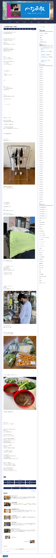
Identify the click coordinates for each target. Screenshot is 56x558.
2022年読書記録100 (42, 207)
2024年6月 (41, 123)
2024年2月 (41, 132)
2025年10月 (41, 89)
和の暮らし (41, 252)
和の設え (40, 254)
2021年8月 (41, 197)
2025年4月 (41, 102)
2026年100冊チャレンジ (43, 215)
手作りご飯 (41, 261)
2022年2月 (41, 184)
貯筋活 (40, 280)
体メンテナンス (41, 250)
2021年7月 (41, 199)
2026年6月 (41, 71)
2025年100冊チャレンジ (43, 213)
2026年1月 (41, 82)
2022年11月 (41, 164)
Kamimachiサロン (42, 224)
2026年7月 (41, 69)
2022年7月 (41, 173)
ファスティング (41, 246)
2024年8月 (41, 119)
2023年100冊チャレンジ (43, 209)
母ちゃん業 (41, 267)
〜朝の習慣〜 (43, 54)
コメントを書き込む (20, 549)
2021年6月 (41, 201)
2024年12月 (41, 110)
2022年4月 (41, 179)
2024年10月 (41, 115)
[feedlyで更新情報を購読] (11, 488)
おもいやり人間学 (42, 235)
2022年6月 (41, 175)
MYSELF (40, 228)
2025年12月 (41, 84)
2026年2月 (41, 80)
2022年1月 (41, 186)
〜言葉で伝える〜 (44, 60)
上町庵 (40, 248)
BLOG (40, 220)
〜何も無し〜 (41, 35)
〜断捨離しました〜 (44, 51)
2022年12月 (41, 162)
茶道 (40, 278)
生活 (40, 269)
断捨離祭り (41, 263)
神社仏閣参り (41, 274)
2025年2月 (41, 106)
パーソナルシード (42, 241)
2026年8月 (41, 67)
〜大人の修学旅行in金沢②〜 (45, 47)
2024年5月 (41, 125)
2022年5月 (41, 177)
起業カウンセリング (42, 282)
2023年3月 (41, 156)
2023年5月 (41, 151)
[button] (52, 26)
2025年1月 (41, 108)
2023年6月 (41, 149)
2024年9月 (41, 117)
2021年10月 (41, 192)
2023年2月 (41, 158)
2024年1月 (41, 134)
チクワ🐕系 (41, 239)
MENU (40, 226)
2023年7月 (41, 147)
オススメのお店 (41, 233)
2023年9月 (41, 143)
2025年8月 (41, 93)
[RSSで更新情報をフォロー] (28, 488)
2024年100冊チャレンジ (43, 211)
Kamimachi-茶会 (42, 222)
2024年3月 (41, 130)
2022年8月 (41, 171)
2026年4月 (41, 76)
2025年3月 (41, 104)
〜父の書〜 (41, 39)
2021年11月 (41, 190)
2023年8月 (41, 145)
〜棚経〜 (40, 37)
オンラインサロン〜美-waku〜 (44, 237)
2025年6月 (41, 97)
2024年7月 (41, 121)
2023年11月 (41, 138)
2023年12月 (41, 136)
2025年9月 (41, 91)
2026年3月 (41, 78)
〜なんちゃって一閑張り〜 (43, 33)
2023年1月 (41, 160)
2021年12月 (41, 188)
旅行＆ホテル (41, 265)
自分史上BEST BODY (42, 276)
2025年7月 (41, 95)
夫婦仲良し (41, 259)
